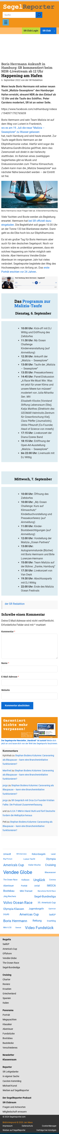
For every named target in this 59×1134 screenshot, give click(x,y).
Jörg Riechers (9, 896)
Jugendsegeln (36, 908)
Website (5, 690)
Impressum (8, 1126)
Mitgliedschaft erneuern (15, 1111)
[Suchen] (39, 15)
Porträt (24, 886)
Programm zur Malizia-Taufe (32, 303)
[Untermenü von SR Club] (54, 30)
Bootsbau (8, 890)
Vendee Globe (17, 872)
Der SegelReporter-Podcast (17, 1097)
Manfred (7, 770)
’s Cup (14, 949)
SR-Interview (21, 854)
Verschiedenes (10, 1047)
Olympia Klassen (13, 908)
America (7, 949)
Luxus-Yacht (29, 859)
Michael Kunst (10, 1085)
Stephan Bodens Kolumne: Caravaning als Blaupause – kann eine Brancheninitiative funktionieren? (28, 759)
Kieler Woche (34, 865)
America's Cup (13, 865)
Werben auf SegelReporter (16, 1090)
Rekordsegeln (39, 854)
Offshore (7, 953)
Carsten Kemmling (12, 1081)
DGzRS (6, 914)
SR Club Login (31, 30)
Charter (6, 979)
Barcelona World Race (47, 891)
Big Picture (7, 859)
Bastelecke (8, 1043)
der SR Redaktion (15, 603)
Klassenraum (9, 1059)
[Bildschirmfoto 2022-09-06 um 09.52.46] (29, 207)
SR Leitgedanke (10, 1071)
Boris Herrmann (15, 921)
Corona (52, 880)
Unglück (39, 880)
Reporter (7, 1067)
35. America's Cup (47, 902)
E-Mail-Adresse (10, 676)
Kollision (25, 880)
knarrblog (51, 921)
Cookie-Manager (49, 1126)
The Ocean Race (10, 880)
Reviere (6, 984)
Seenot (18, 928)
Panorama (8, 1010)
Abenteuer (8, 885)
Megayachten (10, 1019)
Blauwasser (50, 872)
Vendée (6, 958)
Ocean (10, 962)
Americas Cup (29, 914)
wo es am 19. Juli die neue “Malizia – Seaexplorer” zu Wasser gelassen (23, 129)
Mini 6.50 (7, 927)
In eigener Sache (11, 1076)
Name (5, 663)
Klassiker (7, 1024)
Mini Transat (26, 891)
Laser (53, 854)
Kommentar (8, 631)
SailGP (52, 914)
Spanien (7, 998)
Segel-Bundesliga (45, 896)
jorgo (5, 785)
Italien (6, 1002)
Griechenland (9, 993)
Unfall (37, 886)
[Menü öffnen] (6, 22)
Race (16, 962)
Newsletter (8, 1055)
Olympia (51, 859)
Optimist (52, 909)
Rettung (37, 920)
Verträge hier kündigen (46, 1130)
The (5, 962)
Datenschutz (27, 1126)
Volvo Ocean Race (17, 902)
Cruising (50, 865)
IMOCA (51, 885)
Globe (13, 958)
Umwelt (7, 854)
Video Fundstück (39, 927)
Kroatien (7, 989)
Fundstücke (9, 1033)
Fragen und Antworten (14, 1107)
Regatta (7, 939)
